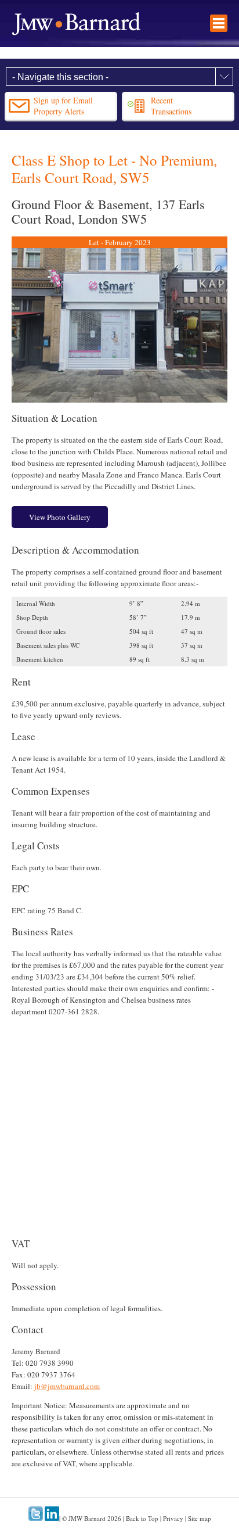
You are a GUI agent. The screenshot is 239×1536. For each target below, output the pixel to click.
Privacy (173, 1518)
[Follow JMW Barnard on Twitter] (35, 1518)
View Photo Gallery (59, 517)
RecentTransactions (171, 106)
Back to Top (142, 1518)
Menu (218, 23)
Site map (199, 1518)
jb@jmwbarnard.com (67, 1386)
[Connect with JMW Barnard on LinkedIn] (52, 1518)
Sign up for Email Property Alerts (63, 106)
